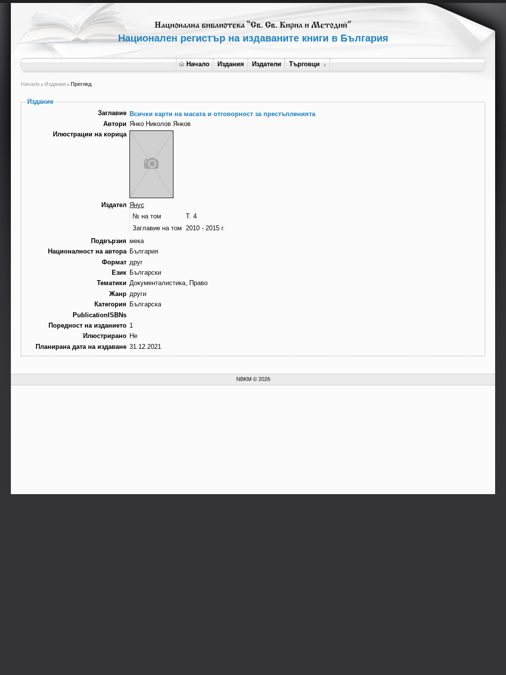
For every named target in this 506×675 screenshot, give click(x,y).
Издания (230, 64)
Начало (198, 64)
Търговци (304, 64)
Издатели (266, 64)
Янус (136, 205)
